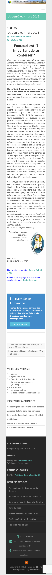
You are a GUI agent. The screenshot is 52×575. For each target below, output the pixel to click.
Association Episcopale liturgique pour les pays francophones (24, 316)
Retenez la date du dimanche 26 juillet (25, 415)
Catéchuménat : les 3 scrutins (20, 427)
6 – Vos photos (14, 387)
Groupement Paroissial (20, 36)
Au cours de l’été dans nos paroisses (23, 411)
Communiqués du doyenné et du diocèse (25, 406)
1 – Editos (12, 374)
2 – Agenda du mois (16, 376)
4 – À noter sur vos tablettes (20, 382)
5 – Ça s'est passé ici (16, 384)
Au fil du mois (13, 419)
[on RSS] (26, 562)
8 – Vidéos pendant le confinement (23, 392)
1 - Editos (12, 28)
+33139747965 (26, 536)
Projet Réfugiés (30, 280)
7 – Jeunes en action (16, 390)
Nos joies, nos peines (18, 524)
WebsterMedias (25, 460)
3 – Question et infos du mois (21, 379)
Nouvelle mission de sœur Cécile (22, 423)
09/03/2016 (16, 40)
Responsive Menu (43, 10)
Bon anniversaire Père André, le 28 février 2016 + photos (25, 345)
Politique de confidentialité (27, 475)
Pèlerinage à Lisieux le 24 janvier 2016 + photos (25, 352)
